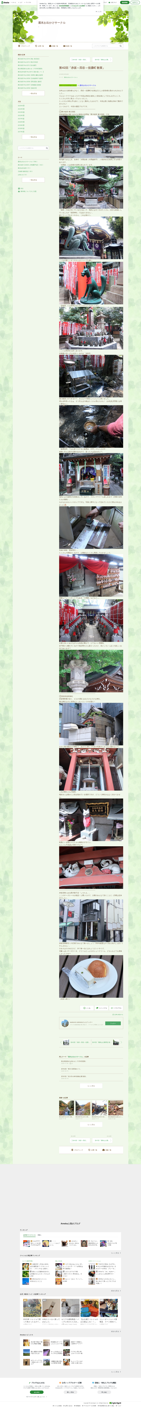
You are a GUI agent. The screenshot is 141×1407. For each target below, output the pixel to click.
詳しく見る (70, 1392)
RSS (22, 188)
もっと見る (91, 1086)
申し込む (104, 1392)
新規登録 (124, 2)
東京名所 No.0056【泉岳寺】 (27, 88)
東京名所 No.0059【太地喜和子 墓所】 (31, 78)
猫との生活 (58, 1261)
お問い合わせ (68, 1405)
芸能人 (39, 1235)
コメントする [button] (103, 1008)
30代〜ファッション (94, 1261)
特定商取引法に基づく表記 (106, 1405)
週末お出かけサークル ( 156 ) (27, 161)
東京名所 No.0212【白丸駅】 (27, 65)
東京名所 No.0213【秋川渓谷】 (28, 62)
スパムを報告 (58, 1405)
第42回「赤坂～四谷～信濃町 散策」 (82, 67)
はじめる (36, 1392)
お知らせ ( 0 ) (22, 175)
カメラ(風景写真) (27, 1261)
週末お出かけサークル (70, 77)
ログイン (135, 2)
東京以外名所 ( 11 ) (24, 168)
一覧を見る (33, 93)
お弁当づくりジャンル (29, 1235)
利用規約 (78, 1405)
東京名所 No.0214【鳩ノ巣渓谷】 (29, 59)
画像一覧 (55, 46)
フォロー (113, 1023)
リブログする (117, 1008)
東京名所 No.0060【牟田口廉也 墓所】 (31, 75)
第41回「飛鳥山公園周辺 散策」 (104, 59)
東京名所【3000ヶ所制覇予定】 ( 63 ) (30, 165)
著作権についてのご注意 (28, 191)
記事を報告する (118, 1014)
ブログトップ (25, 46)
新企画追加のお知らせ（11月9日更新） (30, 68)
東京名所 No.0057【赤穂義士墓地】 (30, 85)
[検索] (121, 46)
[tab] (29, 1235)
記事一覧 (41, 46)
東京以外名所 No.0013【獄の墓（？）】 (31, 72)
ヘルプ (119, 1405)
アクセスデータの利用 (90, 1405)
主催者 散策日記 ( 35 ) (25, 171)
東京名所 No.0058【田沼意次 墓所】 (30, 81)
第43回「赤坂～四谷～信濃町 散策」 (81, 59)
